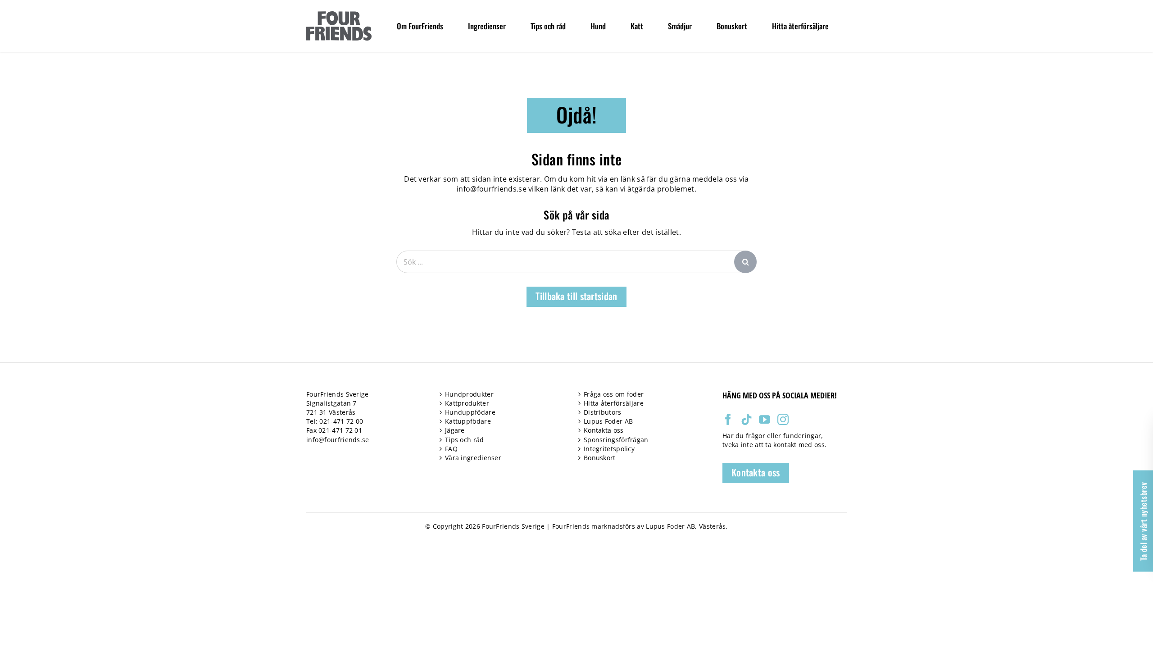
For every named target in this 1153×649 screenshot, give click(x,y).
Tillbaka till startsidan (576, 296)
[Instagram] (783, 419)
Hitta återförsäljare (614, 403)
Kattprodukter (467, 403)
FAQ (451, 448)
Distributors (603, 412)
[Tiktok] (746, 419)
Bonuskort (600, 457)
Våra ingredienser (473, 457)
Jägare (455, 430)
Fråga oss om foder (614, 394)
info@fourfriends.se (492, 189)
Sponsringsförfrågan (616, 439)
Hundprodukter (469, 394)
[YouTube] (764, 419)
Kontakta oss (604, 430)
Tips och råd (464, 439)
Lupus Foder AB (608, 421)
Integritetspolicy (609, 448)
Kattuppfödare (468, 421)
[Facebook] (728, 419)
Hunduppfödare (470, 412)
